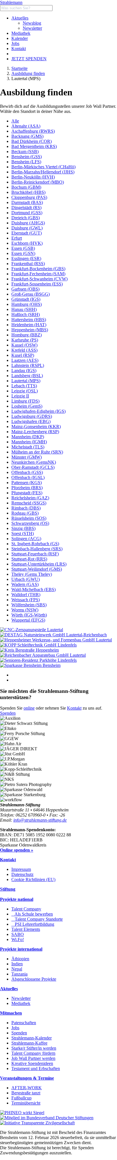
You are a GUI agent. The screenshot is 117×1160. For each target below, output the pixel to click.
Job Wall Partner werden (33, 1058)
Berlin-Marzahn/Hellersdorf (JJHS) (42, 171)
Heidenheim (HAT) (28, 324)
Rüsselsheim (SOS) (28, 518)
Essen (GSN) (23, 253)
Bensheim (51, 665)
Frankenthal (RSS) (28, 263)
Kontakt (18, 48)
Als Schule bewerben (32, 914)
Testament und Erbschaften (35, 1068)
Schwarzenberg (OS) (30, 523)
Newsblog (32, 23)
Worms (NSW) (24, 609)
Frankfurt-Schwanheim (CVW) (39, 278)
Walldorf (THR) (25, 594)
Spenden (8, 713)
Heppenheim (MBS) (29, 329)
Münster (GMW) (26, 457)
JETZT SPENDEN (29, 58)
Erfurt (16, 238)
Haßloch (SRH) (25, 314)
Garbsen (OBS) (25, 289)
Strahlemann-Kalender (31, 1038)
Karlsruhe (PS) (24, 340)
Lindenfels (67, 645)
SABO (17, 934)
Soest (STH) (22, 533)
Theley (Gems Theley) (31, 574)
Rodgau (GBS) (25, 513)
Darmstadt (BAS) (27, 202)
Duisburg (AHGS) (28, 222)
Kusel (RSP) (22, 355)
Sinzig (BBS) (23, 528)
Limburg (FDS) (25, 401)
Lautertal (55, 629)
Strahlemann (11, 2)
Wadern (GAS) (25, 584)
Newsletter (32, 28)
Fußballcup (21, 1097)
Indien (17, 963)
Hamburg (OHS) (26, 304)
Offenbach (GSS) (27, 472)
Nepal (16, 968)
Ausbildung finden (28, 73)
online (29, 708)
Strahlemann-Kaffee (29, 1043)
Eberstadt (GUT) (26, 233)
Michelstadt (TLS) (27, 446)
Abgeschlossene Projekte (33, 979)
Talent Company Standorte (37, 919)
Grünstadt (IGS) (25, 299)
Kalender (19, 38)
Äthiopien (20, 958)
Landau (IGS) (23, 370)
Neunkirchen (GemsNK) (33, 462)
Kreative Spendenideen (32, 1063)
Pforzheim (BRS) (27, 487)
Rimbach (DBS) (26, 508)
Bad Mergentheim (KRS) (34, 146)
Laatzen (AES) (24, 360)
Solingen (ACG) (26, 538)
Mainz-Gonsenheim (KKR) (36, 426)
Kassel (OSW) (24, 345)
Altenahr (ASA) (25, 126)
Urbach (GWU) (25, 579)
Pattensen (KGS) (26, 482)
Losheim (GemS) (26, 406)
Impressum (21, 869)
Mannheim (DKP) (27, 436)
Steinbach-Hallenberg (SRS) (36, 548)
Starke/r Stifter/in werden (33, 1048)
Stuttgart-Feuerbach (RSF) (35, 553)
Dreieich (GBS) (25, 217)
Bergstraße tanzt (25, 1092)
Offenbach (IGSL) (28, 477)
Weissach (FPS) (25, 599)
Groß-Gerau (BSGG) (30, 294)
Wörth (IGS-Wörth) (29, 615)
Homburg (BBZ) (26, 334)
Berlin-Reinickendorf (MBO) (37, 182)
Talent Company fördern (33, 1053)
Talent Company (26, 908)
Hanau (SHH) (24, 309)
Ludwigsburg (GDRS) (31, 416)
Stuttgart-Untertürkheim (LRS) (38, 564)
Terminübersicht (25, 1103)
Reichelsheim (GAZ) (30, 497)
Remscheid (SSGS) (28, 502)
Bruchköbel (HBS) (28, 192)
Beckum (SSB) (25, 151)
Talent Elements (25, 929)
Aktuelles (19, 18)
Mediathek (20, 33)
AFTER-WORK (26, 1087)
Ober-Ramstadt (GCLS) (33, 467)
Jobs (15, 43)
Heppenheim (47, 650)
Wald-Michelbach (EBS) (33, 589)
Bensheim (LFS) (26, 161)
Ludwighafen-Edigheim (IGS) (38, 411)
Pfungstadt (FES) (26, 492)
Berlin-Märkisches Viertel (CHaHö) (43, 166)
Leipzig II (20, 396)
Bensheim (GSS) (26, 156)
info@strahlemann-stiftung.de (40, 820)
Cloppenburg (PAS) (29, 197)
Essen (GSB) (23, 248)
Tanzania (19, 974)
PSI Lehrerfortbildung (32, 924)
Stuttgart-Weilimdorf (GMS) (36, 569)
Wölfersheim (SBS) (29, 604)
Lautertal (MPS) (25, 380)
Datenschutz (22, 874)
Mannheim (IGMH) (29, 441)
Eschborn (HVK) (27, 243)
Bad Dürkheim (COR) (31, 141)
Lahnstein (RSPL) (27, 365)
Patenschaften (23, 1022)
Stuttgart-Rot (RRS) (29, 559)
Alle (15, 121)
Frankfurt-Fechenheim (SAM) (38, 273)
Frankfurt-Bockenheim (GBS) (38, 268)
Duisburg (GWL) (27, 227)
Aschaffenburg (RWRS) (33, 131)
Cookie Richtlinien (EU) (33, 879)
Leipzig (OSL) (24, 390)
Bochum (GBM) (26, 187)
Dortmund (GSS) (26, 212)
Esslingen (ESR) (26, 258)
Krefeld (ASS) (24, 350)
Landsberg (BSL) (27, 375)
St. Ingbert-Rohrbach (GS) (35, 543)
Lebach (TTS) (24, 385)
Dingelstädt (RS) (26, 207)
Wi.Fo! (17, 939)
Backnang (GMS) (27, 136)
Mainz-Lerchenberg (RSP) (35, 431)
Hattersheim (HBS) (28, 319)
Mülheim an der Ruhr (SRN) (37, 452)
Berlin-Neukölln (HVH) (33, 177)
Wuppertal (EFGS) (28, 620)
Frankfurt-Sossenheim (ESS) (37, 284)
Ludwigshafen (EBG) (31, 421)
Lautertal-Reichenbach (86, 634)
